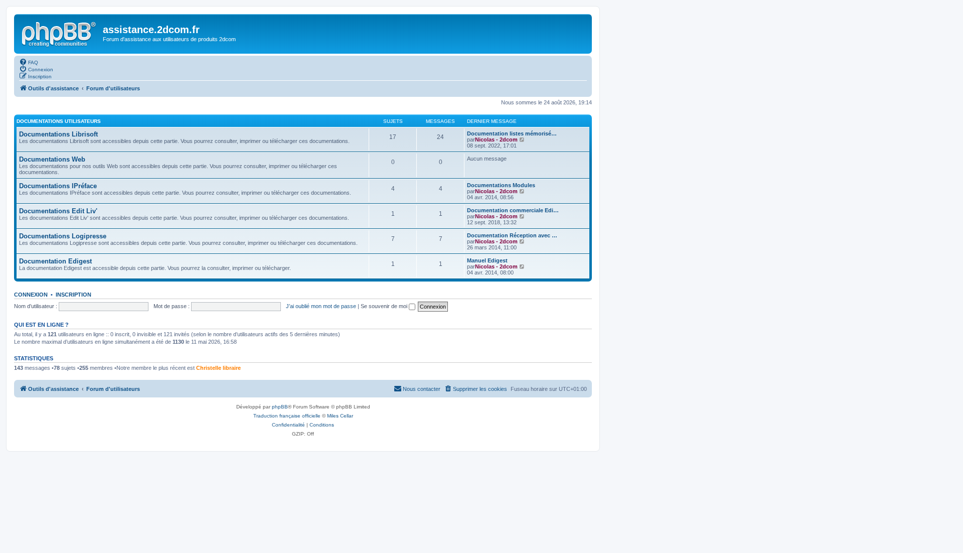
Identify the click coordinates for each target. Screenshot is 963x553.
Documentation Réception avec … (512, 235)
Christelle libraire (218, 368)
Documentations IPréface (58, 186)
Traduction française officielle (286, 416)
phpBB (280, 406)
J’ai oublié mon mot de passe (321, 306)
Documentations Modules (501, 185)
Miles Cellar (340, 416)
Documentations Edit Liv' (58, 211)
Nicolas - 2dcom (496, 139)
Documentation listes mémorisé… (512, 133)
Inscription (73, 295)
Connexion (31, 295)
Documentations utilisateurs (59, 121)
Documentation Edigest (55, 261)
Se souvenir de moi (385, 306)
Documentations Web (52, 159)
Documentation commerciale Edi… (513, 210)
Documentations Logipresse (62, 236)
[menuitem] (28, 61)
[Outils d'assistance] (60, 33)
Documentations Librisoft (58, 134)
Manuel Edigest (487, 260)
